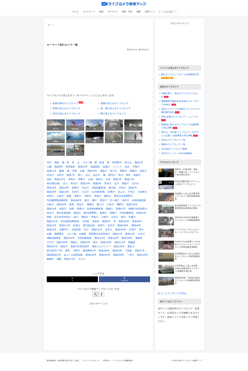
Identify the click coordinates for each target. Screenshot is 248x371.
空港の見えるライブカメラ (66, 108)
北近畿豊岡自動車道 (57, 200)
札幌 (49, 234)
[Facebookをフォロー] (101, 294)
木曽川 (97, 196)
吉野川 (50, 196)
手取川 (94, 217)
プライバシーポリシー (91, 360)
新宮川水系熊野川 (123, 196)
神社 (128, 175)
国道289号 (127, 238)
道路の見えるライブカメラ (114, 103)
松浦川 (76, 225)
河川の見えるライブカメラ (66, 113)
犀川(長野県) (90, 213)
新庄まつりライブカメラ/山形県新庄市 (180, 74)
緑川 (76, 217)
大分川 (141, 234)
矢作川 (111, 225)
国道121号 (119, 242)
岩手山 (108, 229)
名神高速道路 (139, 200)
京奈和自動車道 (95, 208)
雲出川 (80, 204)
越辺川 (77, 213)
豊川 (123, 217)
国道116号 (124, 221)
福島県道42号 (54, 255)
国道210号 (52, 221)
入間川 (104, 217)
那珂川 (111, 175)
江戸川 (50, 242)
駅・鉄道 (99, 162)
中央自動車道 (127, 213)
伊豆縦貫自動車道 (70, 221)
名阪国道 (95, 166)
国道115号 (99, 238)
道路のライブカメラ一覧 (173, 144)
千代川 (131, 192)
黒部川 (77, 196)
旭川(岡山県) (53, 183)
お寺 (108, 179)
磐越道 (138, 238)
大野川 (76, 250)
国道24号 (51, 208)
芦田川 (71, 179)
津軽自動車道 (54, 238)
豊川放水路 (89, 225)
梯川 (94, 200)
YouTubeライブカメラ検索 (174, 149)
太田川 (60, 175)
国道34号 (130, 234)
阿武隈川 (117, 162)
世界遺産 (70, 166)
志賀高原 (76, 229)
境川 (141, 229)
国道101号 (96, 229)
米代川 (74, 183)
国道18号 (64, 187)
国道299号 (118, 255)
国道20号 (61, 204)
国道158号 (62, 242)
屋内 (67, 250)
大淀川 (114, 217)
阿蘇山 (74, 242)
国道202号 (52, 246)
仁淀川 (85, 192)
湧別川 (84, 217)
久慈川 (60, 196)
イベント (117, 166)
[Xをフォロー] (95, 294)
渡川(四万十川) (54, 250)
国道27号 (117, 234)
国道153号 (132, 204)
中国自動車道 (84, 238)
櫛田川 (107, 196)
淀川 (116, 183)
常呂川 (107, 183)
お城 (90, 179)
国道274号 (69, 259)
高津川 (101, 225)
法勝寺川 (64, 229)
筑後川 (137, 175)
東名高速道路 (64, 213)
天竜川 (136, 166)
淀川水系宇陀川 (62, 217)
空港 (74, 171)
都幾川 (50, 259)
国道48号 (136, 225)
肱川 (86, 200)
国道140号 (106, 242)
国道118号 (113, 238)
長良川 (99, 179)
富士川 (113, 171)
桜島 (49, 217)
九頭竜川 (142, 192)
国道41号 (51, 171)
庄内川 (75, 192)
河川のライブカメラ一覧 (173, 140)
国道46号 (117, 250)
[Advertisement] (98, 34)
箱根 (69, 196)
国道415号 (69, 238)
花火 (127, 166)
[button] (175, 11)
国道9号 (97, 183)
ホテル (81, 259)
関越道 (131, 242)
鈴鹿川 (111, 192)
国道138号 (119, 246)
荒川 (120, 175)
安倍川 (103, 200)
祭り (80, 175)
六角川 (50, 204)
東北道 (112, 187)
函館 (59, 259)
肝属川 (132, 217)
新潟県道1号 (89, 250)
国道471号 (64, 225)
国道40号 (51, 229)
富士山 (128, 162)
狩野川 (81, 179)
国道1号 (139, 162)
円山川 (85, 187)
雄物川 (133, 171)
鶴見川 (64, 246)
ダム (65, 183)
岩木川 (125, 200)
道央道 (95, 221)
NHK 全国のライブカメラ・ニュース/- (180, 117)
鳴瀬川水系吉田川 (138, 208)
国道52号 (141, 213)
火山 (88, 175)
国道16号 (51, 225)
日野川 (87, 196)
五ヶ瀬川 (114, 200)
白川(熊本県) (98, 192)
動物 (61, 171)
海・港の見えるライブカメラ (115, 108)
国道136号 (142, 255)
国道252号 (104, 255)
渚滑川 (80, 208)
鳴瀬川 (90, 204)
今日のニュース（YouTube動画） (177, 153)
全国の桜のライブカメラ (65, 103)
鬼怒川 (103, 171)
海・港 (65, 162)
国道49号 (137, 221)
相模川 (109, 208)
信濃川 (106, 166)
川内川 (122, 187)
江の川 (135, 183)
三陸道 (128, 250)
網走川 (130, 246)
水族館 (82, 234)
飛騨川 (120, 204)
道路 (56, 162)
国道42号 (85, 242)
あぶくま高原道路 (73, 255)
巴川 (86, 229)
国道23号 (85, 183)
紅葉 (82, 171)
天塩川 (50, 175)
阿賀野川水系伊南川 (99, 234)
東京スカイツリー (101, 246)
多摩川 (75, 187)
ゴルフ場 (71, 234)
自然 (71, 208)
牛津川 (132, 229)
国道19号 (51, 187)
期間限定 (59, 234)
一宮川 (130, 255)
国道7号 (71, 175)
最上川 (100, 204)
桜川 (95, 242)
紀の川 (96, 175)
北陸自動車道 (99, 187)
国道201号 (59, 179)
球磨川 (113, 213)
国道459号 (91, 255)
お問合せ (106, 360)
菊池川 (103, 213)
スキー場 (87, 162)
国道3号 (106, 221)
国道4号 (117, 179)
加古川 (50, 213)
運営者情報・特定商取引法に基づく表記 (63, 360)
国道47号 (140, 250)
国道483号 (76, 200)
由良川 (143, 171)
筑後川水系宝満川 (80, 246)
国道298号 (123, 225)
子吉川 (110, 204)
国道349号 (120, 229)
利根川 (123, 171)
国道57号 (121, 208)
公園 (49, 166)
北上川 (121, 192)
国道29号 (51, 192)
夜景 (71, 204)
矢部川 (62, 208)
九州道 (85, 221)
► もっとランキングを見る (172, 293)
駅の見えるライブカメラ (113, 113)
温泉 (49, 179)
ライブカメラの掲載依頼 (123, 360)
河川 (49, 162)
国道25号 (82, 166)
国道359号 (104, 250)
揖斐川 (125, 183)
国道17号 (129, 179)
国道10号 (64, 192)
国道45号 (92, 171)
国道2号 (133, 187)
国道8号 (58, 166)
